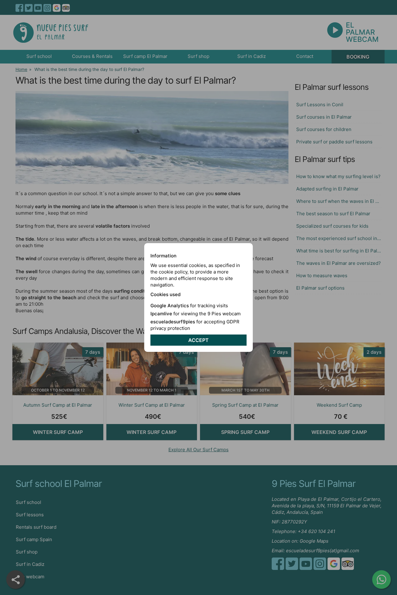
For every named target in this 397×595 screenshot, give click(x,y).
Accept (198, 340)
